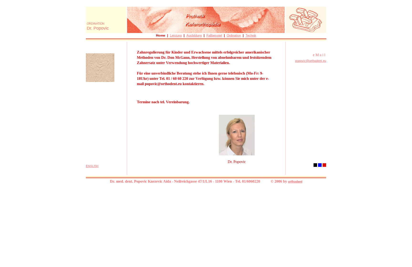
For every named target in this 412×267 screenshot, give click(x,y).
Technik (251, 35)
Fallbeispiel (214, 35)
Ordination (234, 35)
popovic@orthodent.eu (310, 61)
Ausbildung (194, 35)
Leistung (176, 35)
